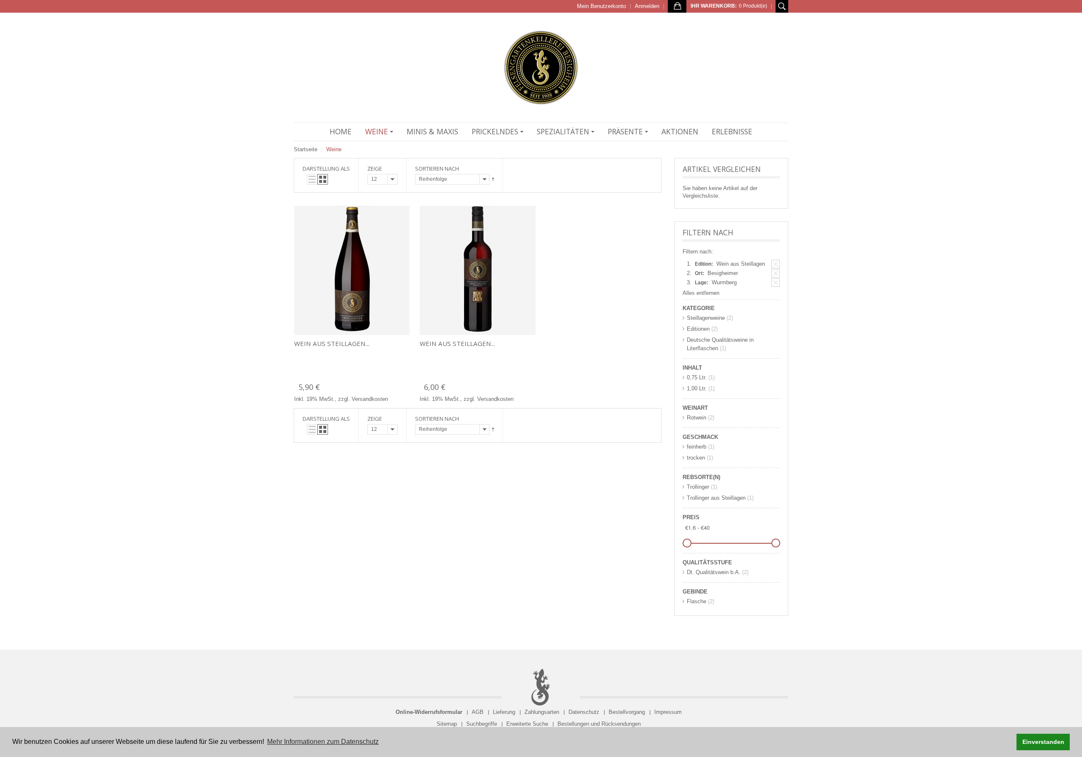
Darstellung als (326, 168)
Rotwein (696, 417)
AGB (478, 712)
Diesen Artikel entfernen (775, 264)
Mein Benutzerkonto (601, 6)
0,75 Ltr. (697, 377)
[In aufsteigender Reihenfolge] (493, 179)
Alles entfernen (701, 293)
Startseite (305, 149)
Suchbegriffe (481, 724)
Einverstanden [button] (1043, 741)
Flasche (696, 601)
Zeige (374, 168)
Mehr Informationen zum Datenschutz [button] (323, 741)
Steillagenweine (706, 318)
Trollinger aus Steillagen (716, 498)
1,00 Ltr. (697, 388)
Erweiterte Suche (527, 724)
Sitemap (447, 724)
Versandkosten (370, 399)
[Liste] (312, 179)
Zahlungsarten (542, 712)
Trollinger (698, 487)
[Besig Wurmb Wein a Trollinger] (477, 270)
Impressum (668, 712)
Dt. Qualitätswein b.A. (713, 572)
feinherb (696, 447)
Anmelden (647, 6)
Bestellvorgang (627, 712)
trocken (696, 458)
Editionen (698, 329)
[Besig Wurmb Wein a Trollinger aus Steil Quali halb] (352, 270)
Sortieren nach (437, 168)
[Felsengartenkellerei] (541, 68)
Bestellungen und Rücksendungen (599, 724)
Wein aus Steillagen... (331, 343)
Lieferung (504, 712)
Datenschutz (583, 712)
